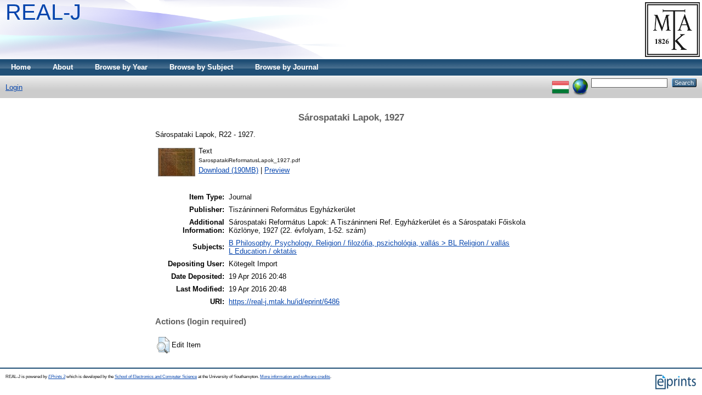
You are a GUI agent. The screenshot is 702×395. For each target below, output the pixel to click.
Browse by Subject (201, 67)
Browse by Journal (287, 67)
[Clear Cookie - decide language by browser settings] (580, 82)
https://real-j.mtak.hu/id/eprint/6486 (284, 301)
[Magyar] (560, 82)
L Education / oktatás (263, 251)
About (63, 67)
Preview (277, 170)
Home (21, 67)
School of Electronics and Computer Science (156, 376)
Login (13, 87)
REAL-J (43, 12)
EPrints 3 (56, 376)
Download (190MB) (228, 170)
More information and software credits (295, 376)
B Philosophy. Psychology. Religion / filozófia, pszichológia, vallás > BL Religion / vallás (369, 243)
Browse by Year (121, 67)
